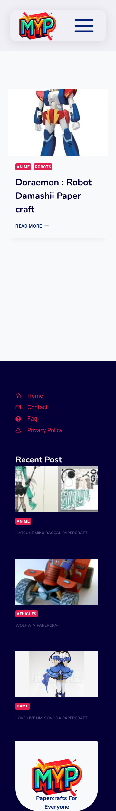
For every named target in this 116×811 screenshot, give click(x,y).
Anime (23, 167)
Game (22, 706)
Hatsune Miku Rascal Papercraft (51, 532)
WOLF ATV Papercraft (38, 625)
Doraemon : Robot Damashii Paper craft (53, 195)
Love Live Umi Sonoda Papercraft (51, 718)
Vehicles (26, 614)
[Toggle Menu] (84, 26)
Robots (43, 167)
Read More (32, 226)
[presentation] (58, 122)
